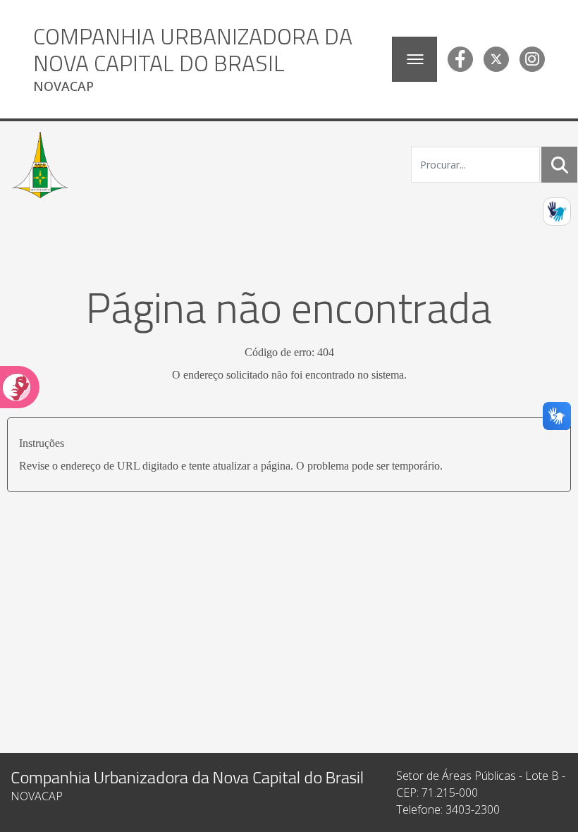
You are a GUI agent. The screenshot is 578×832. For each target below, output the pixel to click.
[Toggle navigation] (414, 59)
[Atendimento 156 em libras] (556, 211)
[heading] (207, 59)
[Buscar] (560, 165)
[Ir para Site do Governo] (40, 165)
